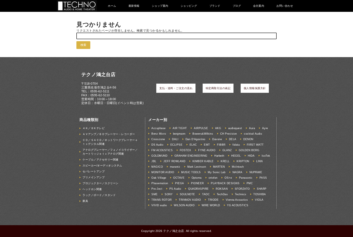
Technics (240, 194)
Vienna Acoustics (237, 199)
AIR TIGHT (180, 128)
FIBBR (221, 144)
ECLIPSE (176, 144)
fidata (236, 144)
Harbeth (219, 155)
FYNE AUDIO (206, 150)
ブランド (214, 5)
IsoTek (266, 155)
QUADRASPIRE (198, 188)
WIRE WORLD (211, 205)
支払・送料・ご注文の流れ (175, 88)
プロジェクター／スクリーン (100, 183)
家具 (85, 201)
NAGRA (237, 172)
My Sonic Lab (216, 172)
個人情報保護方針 (255, 88)
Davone (217, 139)
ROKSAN (222, 188)
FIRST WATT (255, 144)
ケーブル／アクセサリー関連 (100, 159)
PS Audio (175, 188)
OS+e (228, 177)
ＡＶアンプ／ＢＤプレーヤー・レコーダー (109, 134)
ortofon (213, 177)
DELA (232, 139)
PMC (250, 183)
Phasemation (159, 183)
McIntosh (238, 166)
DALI (175, 139)
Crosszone (158, 139)
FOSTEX (185, 150)
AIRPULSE (201, 128)
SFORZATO (242, 188)
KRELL (225, 161)
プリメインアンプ (94, 177)
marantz (175, 166)
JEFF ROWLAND (174, 161)
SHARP (262, 188)
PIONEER (197, 183)
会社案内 (258, 5)
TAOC (206, 194)
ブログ (237, 5)
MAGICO (157, 166)
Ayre (265, 128)
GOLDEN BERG (249, 150)
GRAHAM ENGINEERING (190, 155)
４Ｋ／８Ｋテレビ (94, 128)
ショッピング (189, 5)
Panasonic (245, 177)
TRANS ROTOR (161, 199)
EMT (207, 144)
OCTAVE (178, 177)
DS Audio (157, 144)
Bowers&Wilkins (202, 133)
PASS (263, 177)
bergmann (179, 133)
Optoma (197, 177)
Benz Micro (158, 133)
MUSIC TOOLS (191, 172)
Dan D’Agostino (195, 139)
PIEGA (179, 183)
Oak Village (158, 177)
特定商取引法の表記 (218, 88)
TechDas (222, 194)
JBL (153, 161)
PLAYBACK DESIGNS (225, 183)
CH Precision (228, 133)
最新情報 (134, 5)
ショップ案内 (160, 5)
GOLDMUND (159, 155)
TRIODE (213, 199)
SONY (169, 194)
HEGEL (236, 155)
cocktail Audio (253, 133)
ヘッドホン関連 (92, 189)
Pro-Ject (156, 188)
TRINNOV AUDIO (190, 199)
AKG (218, 128)
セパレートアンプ (94, 171)
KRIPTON (243, 161)
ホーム (112, 5)
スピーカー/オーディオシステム (102, 165)
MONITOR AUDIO (162, 172)
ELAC (193, 144)
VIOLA (259, 199)
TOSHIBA (259, 194)
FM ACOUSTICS (162, 150)
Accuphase (158, 128)
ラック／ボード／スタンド (99, 195)
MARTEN (219, 166)
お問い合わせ (284, 5)
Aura (252, 128)
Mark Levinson (196, 166)
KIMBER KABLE (203, 161)
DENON (248, 139)
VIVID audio (159, 205)
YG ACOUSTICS (237, 205)
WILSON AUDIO (184, 205)
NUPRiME (255, 172)
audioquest (235, 128)
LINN (259, 161)
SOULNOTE (187, 194)
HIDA (251, 155)
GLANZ (227, 150)
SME (154, 194)
